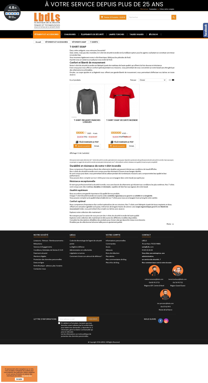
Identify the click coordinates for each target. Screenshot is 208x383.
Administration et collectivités (81, 250)
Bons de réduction (112, 253)
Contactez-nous (40, 269)
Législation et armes (77, 253)
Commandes (111, 244)
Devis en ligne (39, 262)
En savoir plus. (27, 376)
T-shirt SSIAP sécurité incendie (122, 120)
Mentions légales (40, 256)
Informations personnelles (116, 241)
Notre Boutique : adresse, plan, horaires (48, 266)
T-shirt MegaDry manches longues (87, 121)
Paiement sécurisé (40, 253)
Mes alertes (110, 256)
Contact (146, 235)
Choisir (153, 80)
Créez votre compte (167, 9)
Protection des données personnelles (48, 259)
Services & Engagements (43, 247)
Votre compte (113, 235)
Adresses (109, 250)
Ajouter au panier (82, 146)
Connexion (153, 9)
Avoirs (108, 247)
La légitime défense (77, 247)
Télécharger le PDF (87, 142)
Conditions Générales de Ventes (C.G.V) (48, 250)
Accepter (19, 379)
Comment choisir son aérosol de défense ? (86, 256)
